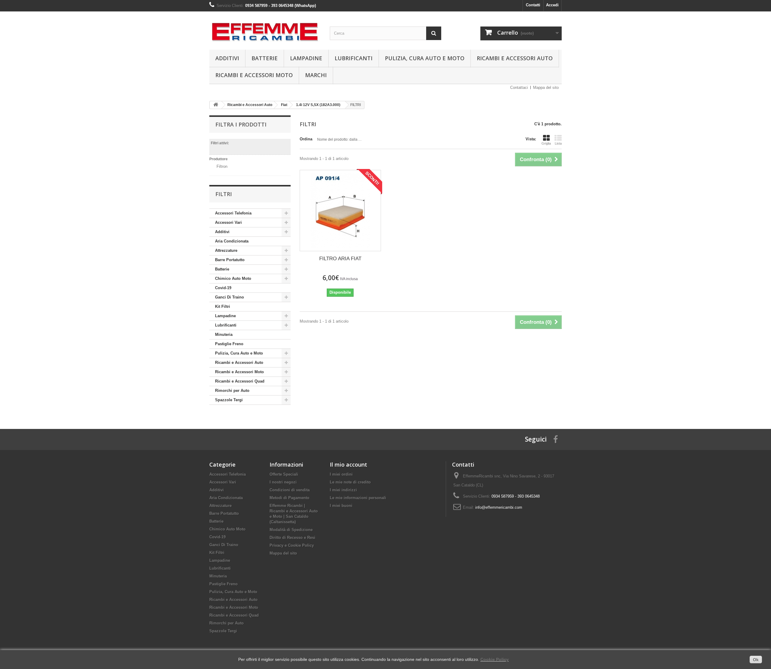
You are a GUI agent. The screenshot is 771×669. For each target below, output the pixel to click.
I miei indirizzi (343, 490)
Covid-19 (223, 288)
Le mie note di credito (350, 482)
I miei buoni (341, 505)
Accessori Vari (228, 222)
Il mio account (348, 464)
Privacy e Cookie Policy (292, 545)
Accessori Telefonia (233, 213)
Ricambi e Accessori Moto (254, 75)
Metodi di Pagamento (289, 497)
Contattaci (519, 87)
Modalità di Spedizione (291, 529)
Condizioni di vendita (290, 490)
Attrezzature (226, 250)
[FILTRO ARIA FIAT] (340, 210)
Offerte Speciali (284, 474)
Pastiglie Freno (229, 344)
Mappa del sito (546, 87)
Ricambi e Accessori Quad (239, 381)
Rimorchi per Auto (232, 390)
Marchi (316, 75)
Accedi (552, 5)
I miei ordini (341, 474)
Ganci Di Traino (229, 297)
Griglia (546, 143)
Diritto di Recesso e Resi (292, 537)
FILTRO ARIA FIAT (340, 258)
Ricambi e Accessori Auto (515, 58)
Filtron (222, 166)
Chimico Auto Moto (233, 278)
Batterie (264, 58)
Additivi (227, 58)
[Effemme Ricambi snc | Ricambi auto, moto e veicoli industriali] (265, 29)
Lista (558, 143)
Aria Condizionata (231, 241)
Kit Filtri (222, 306)
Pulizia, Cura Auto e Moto (424, 58)
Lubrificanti (354, 58)
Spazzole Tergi (229, 400)
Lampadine (306, 58)
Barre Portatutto (230, 260)
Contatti (533, 5)
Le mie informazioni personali (358, 497)
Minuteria (224, 334)
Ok (756, 659)
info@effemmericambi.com (498, 507)
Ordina (306, 139)
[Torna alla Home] (215, 105)
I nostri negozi (283, 482)
